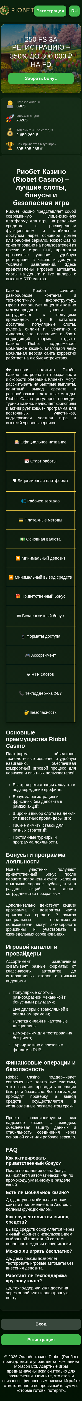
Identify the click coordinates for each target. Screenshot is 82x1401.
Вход (41, 1324)
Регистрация (50, 10)
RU (74, 10)
